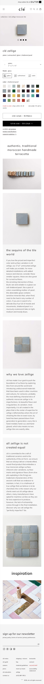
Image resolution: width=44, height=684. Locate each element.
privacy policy (7, 637)
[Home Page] (22, 9)
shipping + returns (21, 658)
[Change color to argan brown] (4, 95)
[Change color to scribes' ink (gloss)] (23, 91)
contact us (6, 675)
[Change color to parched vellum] (18, 86)
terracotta (32, 658)
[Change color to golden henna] (37, 91)
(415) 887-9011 (21, 675)
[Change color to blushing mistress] (18, 100)
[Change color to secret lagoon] (14, 91)
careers (5, 665)
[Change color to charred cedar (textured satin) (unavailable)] (9, 91)
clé (29, 680)
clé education (7, 672)
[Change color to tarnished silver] (9, 95)
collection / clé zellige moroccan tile (13, 17)
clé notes (5, 658)
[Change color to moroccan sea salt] (9, 86)
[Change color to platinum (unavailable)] (28, 100)
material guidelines (9, 134)
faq (17, 662)
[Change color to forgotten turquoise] (33, 95)
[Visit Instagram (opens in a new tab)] (4, 648)
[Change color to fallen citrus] (9, 100)
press (4, 669)
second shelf (33, 665)
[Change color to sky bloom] (28, 95)
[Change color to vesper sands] (14, 100)
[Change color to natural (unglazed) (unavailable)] (23, 86)
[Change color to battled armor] (28, 86)
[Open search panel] (34, 9)
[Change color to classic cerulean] (4, 100)
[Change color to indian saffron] (14, 95)
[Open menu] (3, 9)
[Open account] (37, 9)
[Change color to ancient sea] (37, 95)
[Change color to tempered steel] (33, 86)
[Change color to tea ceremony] (14, 86)
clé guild (5, 662)
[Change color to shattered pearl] (4, 91)
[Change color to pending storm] (23, 95)
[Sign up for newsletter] (22, 644)
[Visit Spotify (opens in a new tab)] (14, 648)
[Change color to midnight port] (28, 91)
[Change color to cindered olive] (37, 86)
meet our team (20, 669)
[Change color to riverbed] (18, 95)
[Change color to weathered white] (4, 86)
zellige (18, 672)
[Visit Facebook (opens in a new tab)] (10, 648)
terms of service (17, 637)
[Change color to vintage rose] (18, 91)
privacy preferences (29, 637)
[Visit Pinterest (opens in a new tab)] (7, 648)
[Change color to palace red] (23, 100)
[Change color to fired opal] (33, 91)
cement (31, 662)
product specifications (9, 131)
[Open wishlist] (31, 9)
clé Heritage (12, 129)
